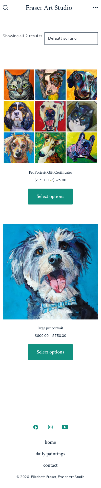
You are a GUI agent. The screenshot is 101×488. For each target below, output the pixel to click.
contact (50, 465)
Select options (50, 196)
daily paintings (50, 453)
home (50, 442)
